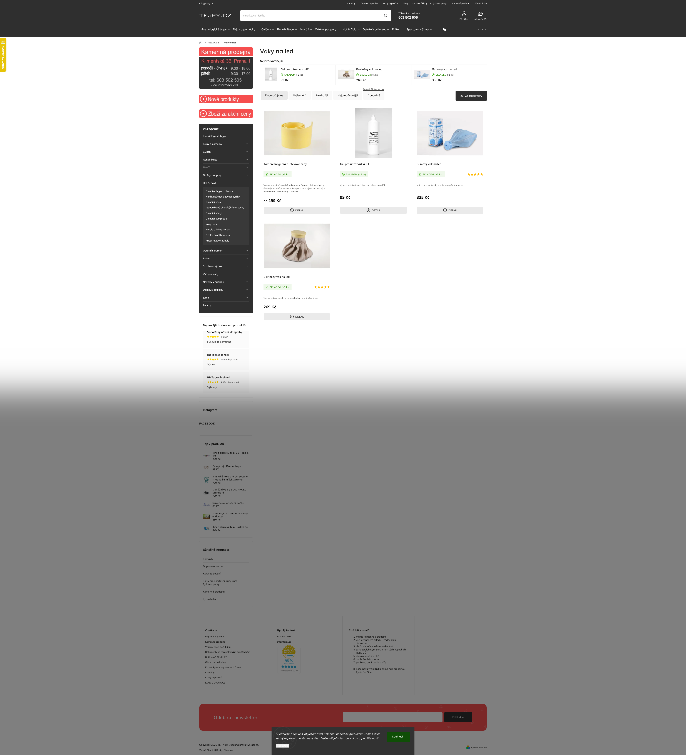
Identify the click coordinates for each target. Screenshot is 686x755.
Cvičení (207, 151)
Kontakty (351, 3)
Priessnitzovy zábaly (217, 240)
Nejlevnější (299, 95)
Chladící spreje (214, 213)
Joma (206, 297)
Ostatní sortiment (213, 250)
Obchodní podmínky (215, 662)
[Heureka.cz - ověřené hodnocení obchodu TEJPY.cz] (306, 660)
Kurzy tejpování (390, 3)
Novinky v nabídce (213, 281)
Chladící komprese (216, 218)
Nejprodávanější (348, 95)
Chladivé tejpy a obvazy (219, 191)
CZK (480, 29)
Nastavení (282, 745)
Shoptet (211, 750)
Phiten (206, 258)
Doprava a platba (369, 3)
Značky (207, 305)
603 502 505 (284, 636)
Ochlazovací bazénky (218, 235)
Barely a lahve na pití (218, 229)
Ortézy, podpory (212, 175)
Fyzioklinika (481, 3)
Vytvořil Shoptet (479, 747)
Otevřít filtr (471, 96)
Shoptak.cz (229, 750)
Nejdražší (322, 95)
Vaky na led (212, 224)
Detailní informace (373, 89)
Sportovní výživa (212, 266)
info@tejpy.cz (284, 641)
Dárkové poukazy (213, 289)
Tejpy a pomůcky (212, 143)
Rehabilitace (210, 159)
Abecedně (374, 95)
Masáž (207, 167)
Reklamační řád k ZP (216, 657)
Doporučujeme (274, 95)
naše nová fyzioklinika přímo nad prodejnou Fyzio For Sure (380, 670)
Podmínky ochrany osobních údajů (223, 667)
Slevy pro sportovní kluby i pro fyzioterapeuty (424, 3)
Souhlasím (398, 736)
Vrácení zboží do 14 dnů (217, 646)
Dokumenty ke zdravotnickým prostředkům (227, 651)
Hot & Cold (209, 183)
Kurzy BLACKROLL (215, 682)
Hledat (386, 15)
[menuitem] (215, 29)
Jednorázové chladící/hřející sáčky (225, 207)
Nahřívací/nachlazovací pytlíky (223, 196)
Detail (299, 210)
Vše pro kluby (210, 274)
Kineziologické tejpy (214, 136)
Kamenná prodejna (461, 3)
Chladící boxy (213, 202)
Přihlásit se (458, 717)
